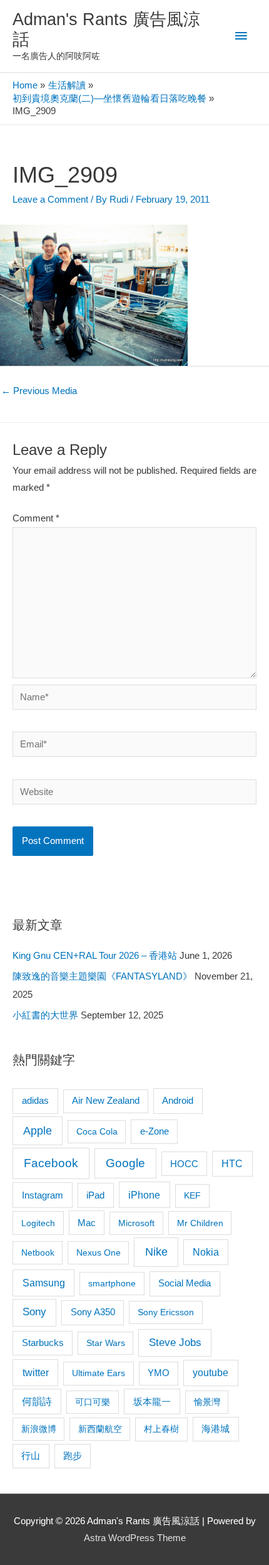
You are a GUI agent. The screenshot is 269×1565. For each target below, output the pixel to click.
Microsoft (136, 1223)
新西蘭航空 (100, 1429)
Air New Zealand (106, 1101)
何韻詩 (37, 1401)
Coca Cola (97, 1131)
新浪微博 (38, 1429)
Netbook (37, 1252)
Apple (37, 1130)
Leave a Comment (50, 200)
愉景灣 (207, 1402)
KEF (192, 1195)
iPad (95, 1195)
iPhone (144, 1194)
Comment (36, 518)
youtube (210, 1372)
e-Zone (154, 1131)
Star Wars (105, 1343)
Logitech (38, 1223)
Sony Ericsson (166, 1312)
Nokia (206, 1252)
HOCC (184, 1164)
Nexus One (98, 1252)
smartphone (112, 1283)
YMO (159, 1373)
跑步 (72, 1456)
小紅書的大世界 (45, 1015)
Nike (156, 1252)
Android (177, 1100)
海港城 (215, 1429)
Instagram (42, 1195)
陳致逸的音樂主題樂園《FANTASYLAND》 (102, 976)
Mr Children (200, 1223)
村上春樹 (161, 1429)
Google (125, 1163)
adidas (35, 1100)
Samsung (44, 1282)
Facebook (51, 1163)
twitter (36, 1372)
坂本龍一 (152, 1401)
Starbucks (43, 1342)
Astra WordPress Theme (135, 1538)
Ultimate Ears (98, 1373)
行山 (30, 1456)
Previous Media (39, 391)
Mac (87, 1223)
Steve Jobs (175, 1343)
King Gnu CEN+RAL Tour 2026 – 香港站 (95, 956)
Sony (34, 1312)
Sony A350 (93, 1311)
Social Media (184, 1283)
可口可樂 (92, 1402)
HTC (232, 1163)
